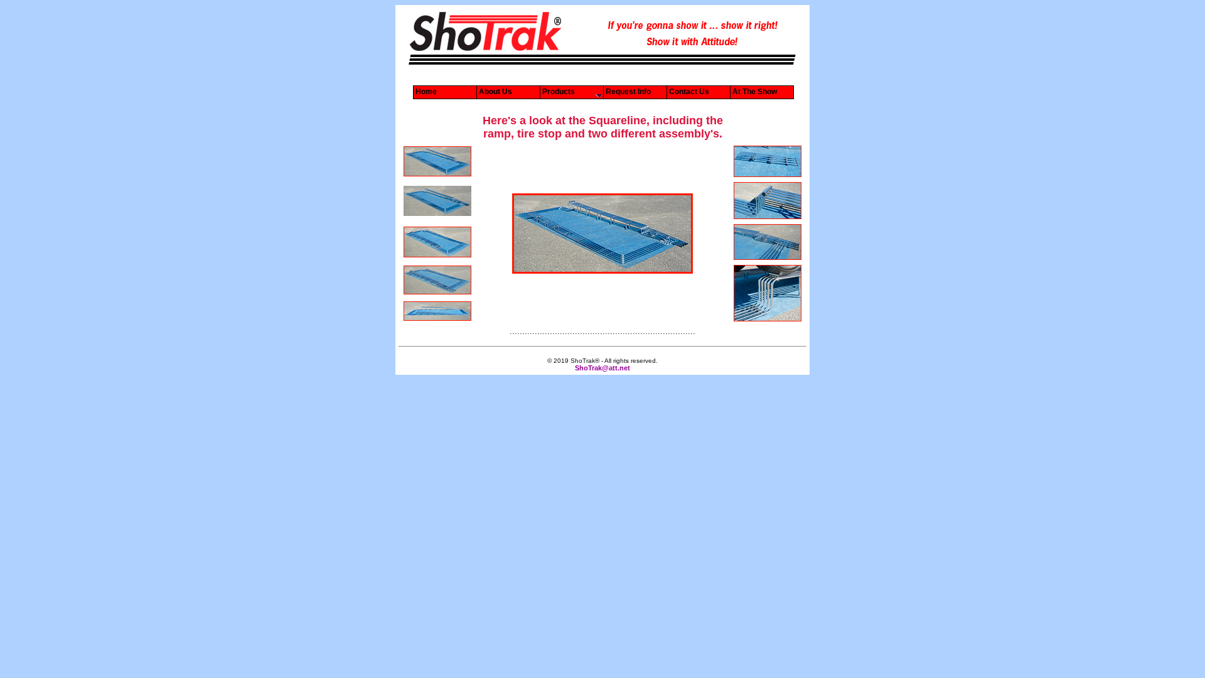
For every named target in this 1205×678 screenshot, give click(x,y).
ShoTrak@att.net (602, 368)
